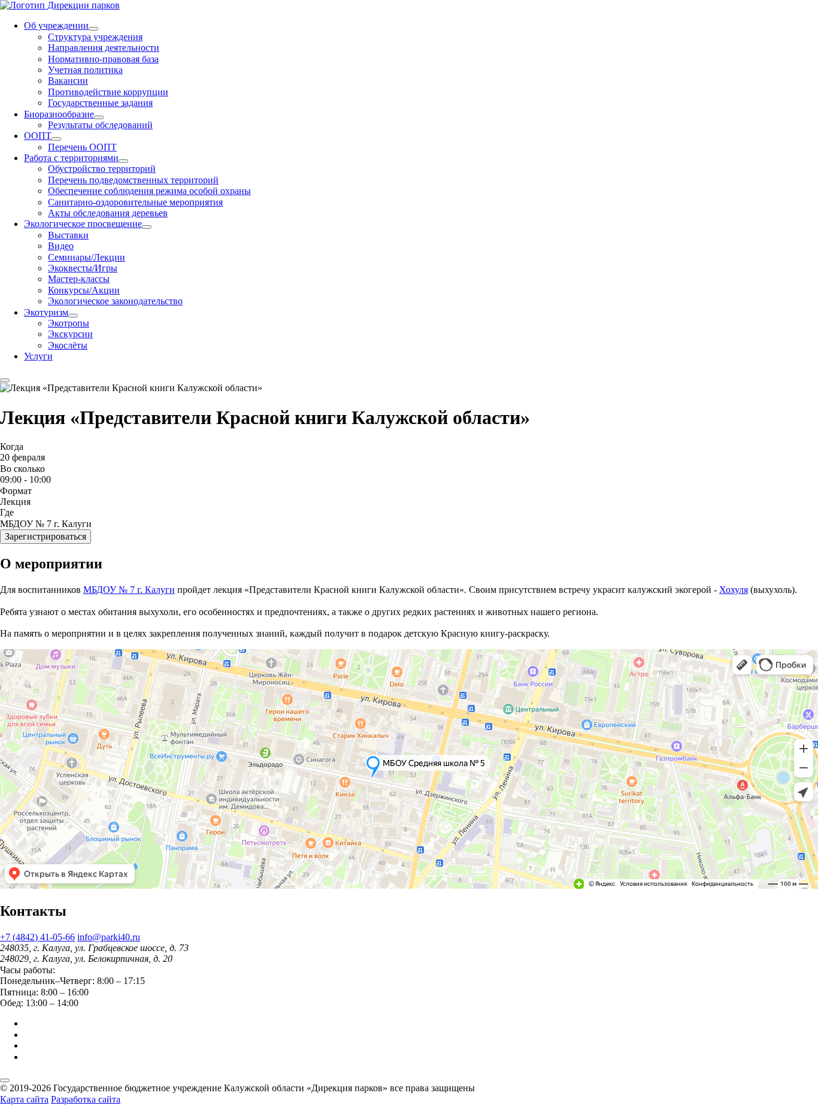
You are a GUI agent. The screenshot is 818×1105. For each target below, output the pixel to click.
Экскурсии (70, 334)
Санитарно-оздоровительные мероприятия (135, 202)
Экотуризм (46, 312)
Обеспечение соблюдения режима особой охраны (149, 191)
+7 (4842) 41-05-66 (37, 937)
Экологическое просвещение (83, 224)
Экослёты (67, 345)
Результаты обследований (100, 125)
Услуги (38, 356)
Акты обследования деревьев (108, 213)
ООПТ (37, 136)
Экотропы (68, 323)
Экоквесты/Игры (82, 268)
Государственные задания (100, 103)
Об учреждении (56, 25)
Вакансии (68, 80)
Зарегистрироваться (45, 536)
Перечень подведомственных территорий (133, 180)
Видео (61, 246)
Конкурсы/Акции (84, 290)
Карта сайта (24, 1099)
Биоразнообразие (59, 114)
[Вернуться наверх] (5, 1080)
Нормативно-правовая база (103, 59)
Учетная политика (85, 70)
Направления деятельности (103, 48)
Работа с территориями (71, 158)
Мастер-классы (79, 279)
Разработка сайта (85, 1099)
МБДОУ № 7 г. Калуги (129, 590)
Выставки (68, 235)
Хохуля (733, 590)
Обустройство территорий (102, 169)
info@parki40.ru (108, 937)
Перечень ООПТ (82, 147)
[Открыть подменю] (93, 29)
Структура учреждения (95, 37)
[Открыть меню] (5, 380)
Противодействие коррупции (108, 92)
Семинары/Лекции (86, 257)
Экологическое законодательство (115, 301)
